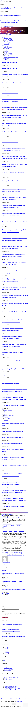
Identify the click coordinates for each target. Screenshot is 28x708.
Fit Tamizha (6, 55)
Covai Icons (6, 44)
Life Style (6, 51)
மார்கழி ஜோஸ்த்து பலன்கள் (10, 689)
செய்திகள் (6, 58)
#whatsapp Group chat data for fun (9, 62)
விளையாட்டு (4, 414)
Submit (14, 704)
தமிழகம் (3, 37)
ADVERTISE (3, 33)
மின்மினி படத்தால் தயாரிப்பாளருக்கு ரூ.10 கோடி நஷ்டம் (13, 437)
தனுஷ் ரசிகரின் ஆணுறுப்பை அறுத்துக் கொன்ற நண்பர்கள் (13, 368)
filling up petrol (19, 552)
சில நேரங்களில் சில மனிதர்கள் (11, 57)
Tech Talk (6, 46)
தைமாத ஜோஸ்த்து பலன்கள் (10, 687)
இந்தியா (3, 45)
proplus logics (19, 701)
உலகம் (3, 409)
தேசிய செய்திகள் (8, 41)
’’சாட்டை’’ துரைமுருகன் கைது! (15, 553)
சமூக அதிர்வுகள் (8, 53)
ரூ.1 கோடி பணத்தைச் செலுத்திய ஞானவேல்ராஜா (12, 443)
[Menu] (0, 513)
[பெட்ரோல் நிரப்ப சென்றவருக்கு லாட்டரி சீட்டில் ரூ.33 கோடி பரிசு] (3, 527)
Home (3, 515)
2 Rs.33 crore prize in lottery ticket (9, 552)
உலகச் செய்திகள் (8, 38)
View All (6, 59)
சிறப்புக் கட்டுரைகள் (8, 40)
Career (8, 33)
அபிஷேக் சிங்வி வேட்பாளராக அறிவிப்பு (10, 374)
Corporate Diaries (8, 47)
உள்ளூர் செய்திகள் (8, 39)
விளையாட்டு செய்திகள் (9, 415)
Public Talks (7, 48)
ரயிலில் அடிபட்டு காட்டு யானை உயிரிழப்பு (15, 555)
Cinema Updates (7, 418)
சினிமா (3, 416)
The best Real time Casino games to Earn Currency (13, 405)
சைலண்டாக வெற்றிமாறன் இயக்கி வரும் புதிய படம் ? (12, 431)
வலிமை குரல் (7, 42)
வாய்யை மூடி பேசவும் (8, 54)
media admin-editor (16, 517)
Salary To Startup (8, 50)
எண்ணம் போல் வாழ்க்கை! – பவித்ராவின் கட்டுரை (12, 624)
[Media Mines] (6, 34)
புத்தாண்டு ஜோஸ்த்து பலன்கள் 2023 (12, 688)
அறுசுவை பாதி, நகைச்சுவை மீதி (11, 677)
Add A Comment (5, 593)
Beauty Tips (6, 52)
